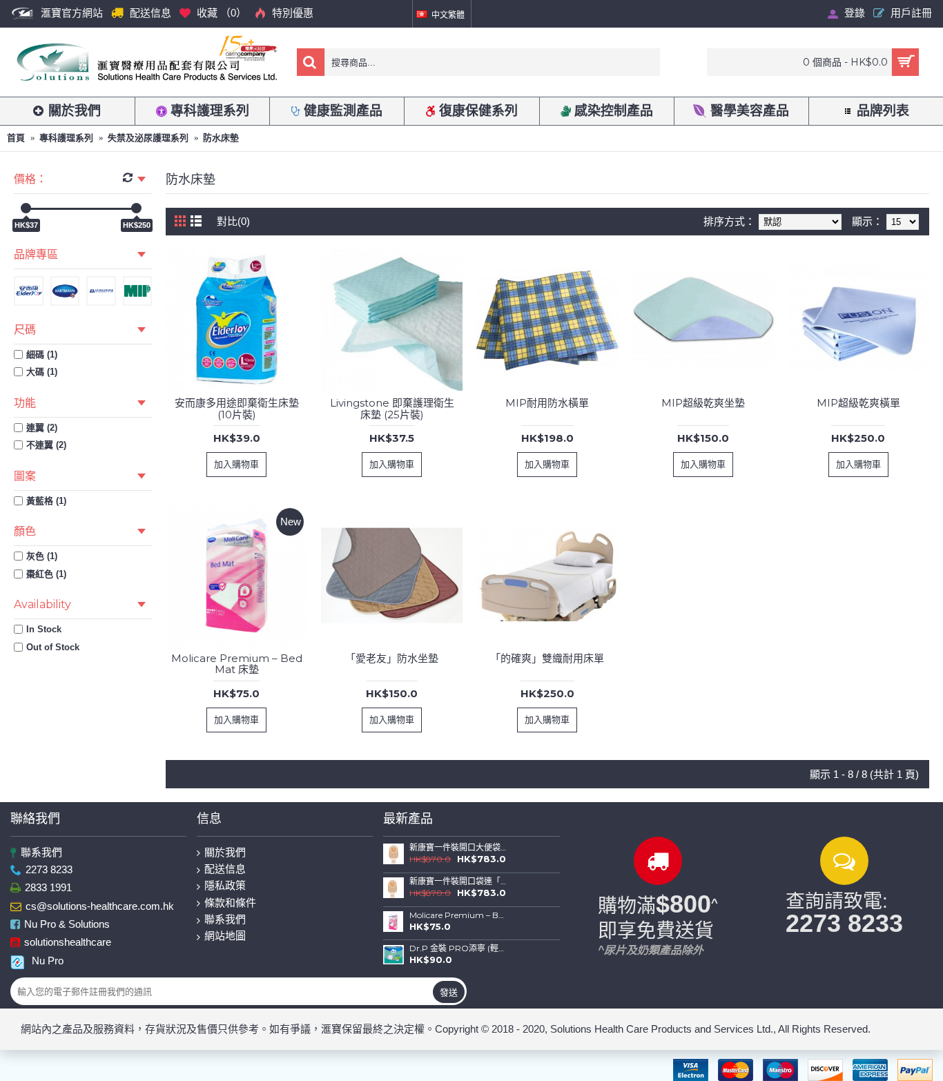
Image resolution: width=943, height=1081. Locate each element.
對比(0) (233, 221)
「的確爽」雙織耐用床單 (547, 658)
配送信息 (225, 869)
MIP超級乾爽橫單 (858, 402)
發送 (449, 991)
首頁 (16, 138)
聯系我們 (41, 852)
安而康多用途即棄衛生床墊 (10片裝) (237, 408)
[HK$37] (26, 208)
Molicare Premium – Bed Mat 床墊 (236, 664)
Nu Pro (48, 960)
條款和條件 (230, 902)
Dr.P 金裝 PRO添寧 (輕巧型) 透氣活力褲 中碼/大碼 (458, 948)
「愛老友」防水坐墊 (391, 658)
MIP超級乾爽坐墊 (703, 402)
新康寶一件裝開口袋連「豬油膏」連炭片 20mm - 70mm (458, 881)
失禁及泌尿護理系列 (148, 138)
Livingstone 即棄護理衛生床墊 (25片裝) (392, 408)
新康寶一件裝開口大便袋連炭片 (458, 848)
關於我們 (225, 852)
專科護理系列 (66, 138)
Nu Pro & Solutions (67, 924)
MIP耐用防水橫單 (547, 402)
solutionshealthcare (67, 942)
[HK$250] (136, 208)
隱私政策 (225, 885)
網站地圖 (225, 936)
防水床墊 (221, 138)
